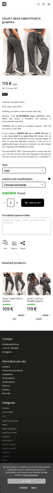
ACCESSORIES (7, 412)
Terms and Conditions (12, 370)
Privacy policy (8, 378)
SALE (4, 416)
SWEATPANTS (7, 440)
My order (6, 393)
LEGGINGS (6, 452)
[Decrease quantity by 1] (4, 203)
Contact (6, 366)
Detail (21, 315)
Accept (28, 481)
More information (30, 475)
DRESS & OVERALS (9, 428)
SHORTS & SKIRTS (9, 448)
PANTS (4, 425)
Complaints (7, 374)
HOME (4, 460)
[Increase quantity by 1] (17, 203)
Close (43, 253)
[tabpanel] (14, 297)
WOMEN (5, 408)
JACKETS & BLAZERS (10, 421)
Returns (6, 385)
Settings (24, 487)
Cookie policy (8, 382)
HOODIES (6, 436)
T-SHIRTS (5, 456)
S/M (14, 319)
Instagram (7, 352)
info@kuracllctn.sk (10, 344)
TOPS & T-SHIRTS (9, 444)
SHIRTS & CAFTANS (9, 432)
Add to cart (35, 202)
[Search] (38, 4)
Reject (34, 487)
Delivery (6, 389)
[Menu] (49, 4)
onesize (38, 319)
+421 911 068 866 (10, 348)
